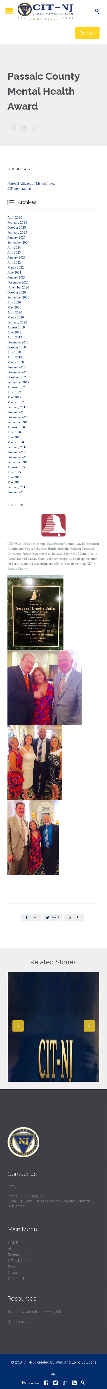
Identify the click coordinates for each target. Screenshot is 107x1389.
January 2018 (16, 367)
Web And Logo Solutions (75, 1362)
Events (13, 1267)
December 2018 (18, 342)
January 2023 (16, 257)
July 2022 (14, 262)
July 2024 (14, 247)
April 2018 (14, 357)
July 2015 (14, 472)
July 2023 (14, 252)
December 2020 (18, 282)
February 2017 (17, 407)
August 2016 (16, 427)
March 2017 (15, 402)
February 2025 (17, 232)
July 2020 (14, 302)
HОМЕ (13, 1243)
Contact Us (17, 1279)
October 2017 (16, 377)
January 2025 (16, 237)
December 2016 (18, 417)
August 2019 (16, 327)
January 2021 (16, 277)
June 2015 (14, 477)
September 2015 (18, 462)
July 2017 (14, 392)
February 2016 (17, 447)
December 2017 (18, 372)
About (13, 1249)
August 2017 (16, 387)
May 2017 (14, 397)
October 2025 (16, 227)
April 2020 (14, 312)
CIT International (19, 188)
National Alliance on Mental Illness (31, 183)
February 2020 (17, 322)
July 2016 (14, 432)
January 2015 (16, 492)
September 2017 (18, 382)
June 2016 (14, 437)
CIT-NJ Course (20, 1261)
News (12, 1273)
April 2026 (14, 217)
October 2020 (16, 292)
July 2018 (14, 352)
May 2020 (14, 307)
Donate (87, 32)
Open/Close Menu (9, 11)
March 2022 (15, 267)
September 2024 (18, 242)
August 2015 (16, 467)
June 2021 (14, 272)
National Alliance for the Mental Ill (34, 1312)
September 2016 (18, 422)
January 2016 (16, 452)
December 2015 (18, 457)
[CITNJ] (56, 11)
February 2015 (17, 487)
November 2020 (18, 287)
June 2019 (14, 332)
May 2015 (14, 482)
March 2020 (15, 317)
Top (52, 1374)
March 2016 (15, 442)
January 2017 (16, 412)
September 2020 (18, 297)
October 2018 (16, 347)
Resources (16, 1255)
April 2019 (14, 337)
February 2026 (17, 222)
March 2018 (15, 362)
